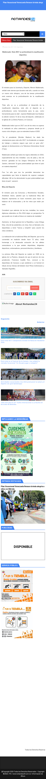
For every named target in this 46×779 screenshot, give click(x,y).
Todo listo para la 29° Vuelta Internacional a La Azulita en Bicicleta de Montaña (22, 403)
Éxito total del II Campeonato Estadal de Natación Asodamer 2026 (23, 341)
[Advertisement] (23, 670)
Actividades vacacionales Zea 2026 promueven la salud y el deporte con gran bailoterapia (23, 383)
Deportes (20, 47)
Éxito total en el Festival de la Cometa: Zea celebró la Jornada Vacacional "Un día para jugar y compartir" (20, 362)
